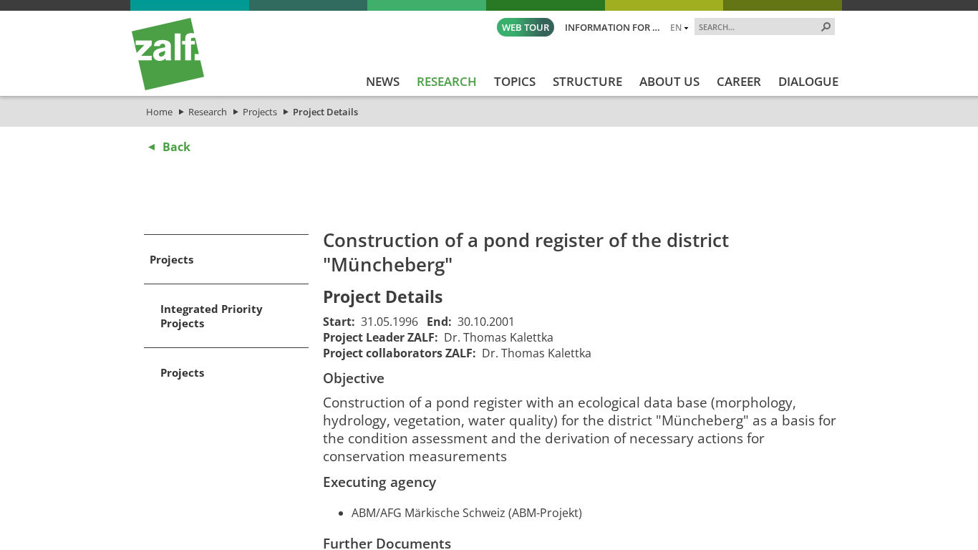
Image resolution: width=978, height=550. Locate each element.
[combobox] (759, 26)
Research (207, 111)
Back (176, 147)
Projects (260, 111)
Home (159, 111)
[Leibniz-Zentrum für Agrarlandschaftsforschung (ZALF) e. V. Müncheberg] (168, 86)
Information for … (612, 27)
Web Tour (525, 27)
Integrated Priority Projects (211, 315)
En (676, 27)
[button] (826, 26)
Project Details (325, 111)
